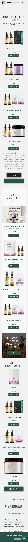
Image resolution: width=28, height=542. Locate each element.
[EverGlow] (14, 466)
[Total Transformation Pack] (14, 99)
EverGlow (14, 476)
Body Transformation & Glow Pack (14, 290)
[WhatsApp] (25, 499)
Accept (10, 539)
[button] (24, 537)
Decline (17, 539)
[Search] (18, 2)
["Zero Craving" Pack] (14, 68)
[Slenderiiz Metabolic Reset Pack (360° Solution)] (14, 214)
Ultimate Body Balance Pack (14, 259)
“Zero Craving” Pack (14, 80)
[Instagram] (18, 499)
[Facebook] (14, 499)
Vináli (14, 387)
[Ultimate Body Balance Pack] (14, 247)
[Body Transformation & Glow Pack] (14, 278)
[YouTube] (23, 499)
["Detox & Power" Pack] (14, 37)
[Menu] (25, 2)
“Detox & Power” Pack (14, 49)
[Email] (21, 499)
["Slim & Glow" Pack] (14, 130)
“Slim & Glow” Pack (14, 141)
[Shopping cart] (22, 2)
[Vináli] (14, 377)
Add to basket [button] (14, 55)
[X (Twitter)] (16, 499)
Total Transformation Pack (14, 110)
